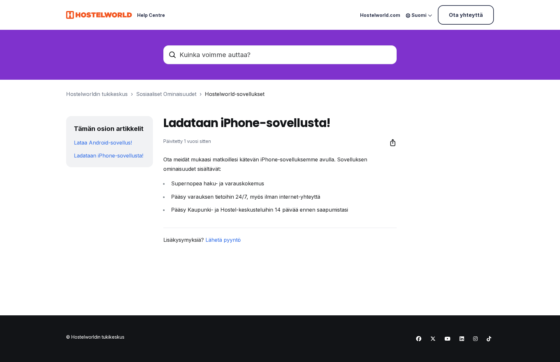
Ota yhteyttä (466, 15)
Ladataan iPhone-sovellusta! (108, 155)
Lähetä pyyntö (223, 240)
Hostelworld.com (380, 15)
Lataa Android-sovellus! (103, 142)
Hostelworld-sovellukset (234, 94)
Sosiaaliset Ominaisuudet (166, 94)
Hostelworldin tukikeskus (97, 94)
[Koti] (99, 15)
